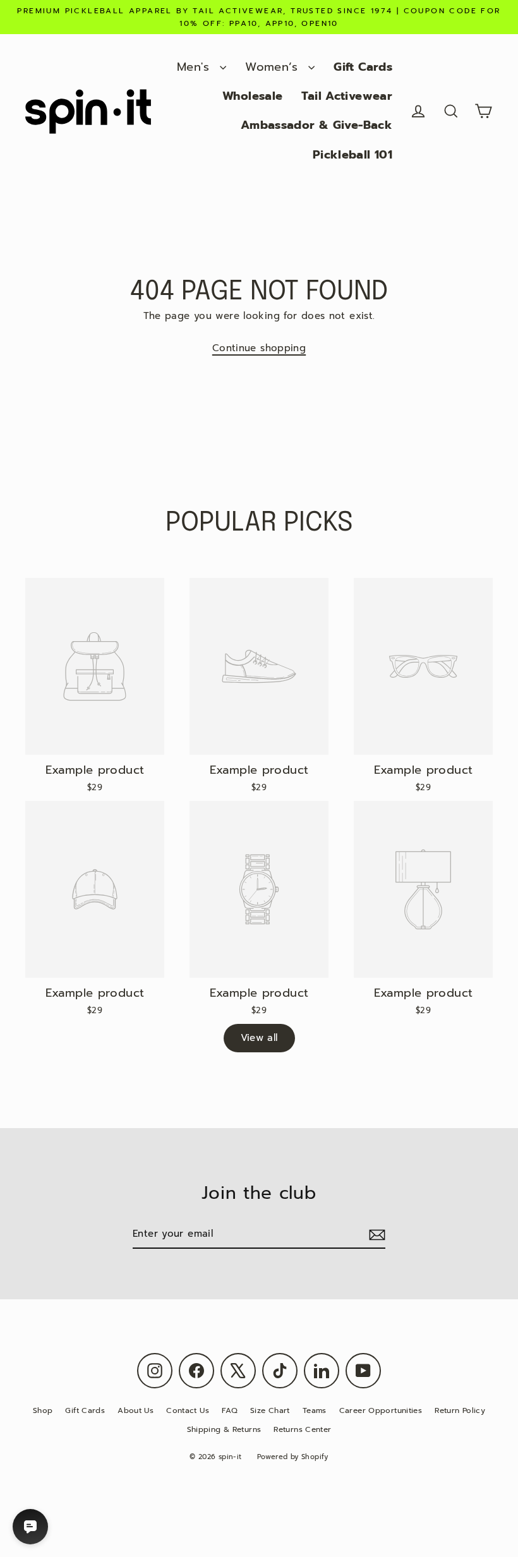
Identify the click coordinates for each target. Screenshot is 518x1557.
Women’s (273, 67)
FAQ (230, 1410)
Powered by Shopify (292, 1457)
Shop (43, 1410)
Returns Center (302, 1429)
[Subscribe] (375, 1235)
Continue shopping (259, 348)
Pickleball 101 (352, 155)
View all (259, 1038)
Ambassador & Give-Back (316, 125)
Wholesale (252, 96)
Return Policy (460, 1410)
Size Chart (270, 1410)
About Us (135, 1410)
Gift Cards (363, 67)
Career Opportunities (381, 1410)
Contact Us (187, 1410)
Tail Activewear (346, 96)
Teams (315, 1410)
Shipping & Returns (224, 1429)
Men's (195, 67)
